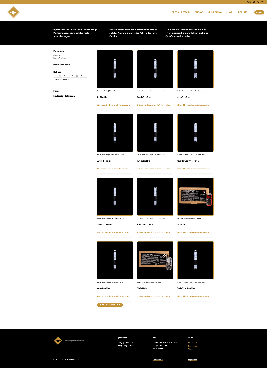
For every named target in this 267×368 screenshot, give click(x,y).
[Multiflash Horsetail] (115, 140)
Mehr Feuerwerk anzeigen (109, 305)
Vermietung (215, 12)
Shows (199, 12)
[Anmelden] (258, 2)
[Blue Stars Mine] (115, 76)
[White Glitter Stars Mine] (195, 267)
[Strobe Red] (195, 204)
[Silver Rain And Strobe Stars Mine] (195, 140)
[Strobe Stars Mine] (115, 267)
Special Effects (181, 12)
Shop (229, 12)
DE (248, 2)
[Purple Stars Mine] (155, 140)
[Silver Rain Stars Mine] (115, 204)
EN (251, 2)
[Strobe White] (155, 267)
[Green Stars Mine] (195, 76)
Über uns (242, 12)
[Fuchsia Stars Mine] (155, 76)
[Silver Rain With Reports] (155, 204)
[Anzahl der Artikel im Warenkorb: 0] (254, 2)
